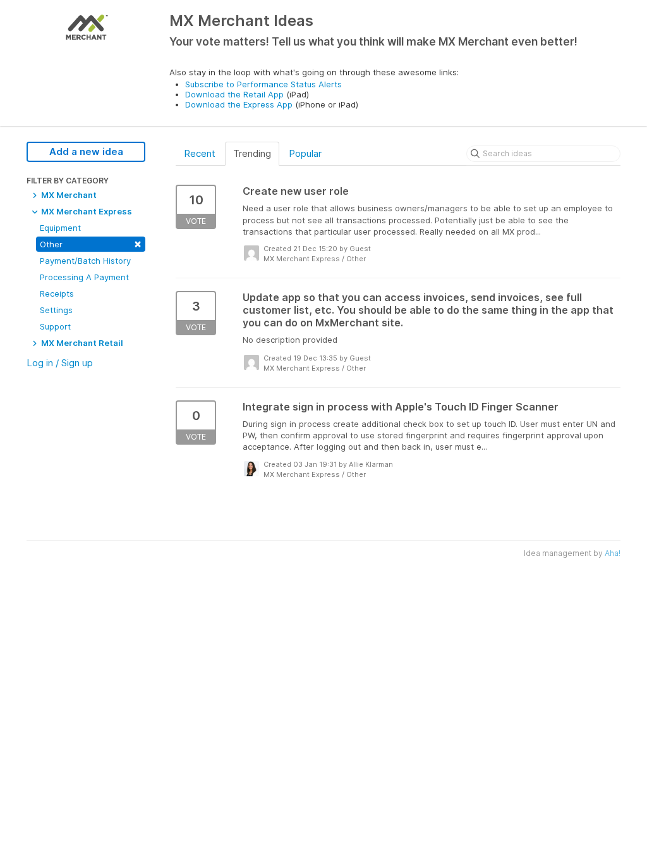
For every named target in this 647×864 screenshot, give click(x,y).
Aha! (612, 553)
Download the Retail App (234, 94)
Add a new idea (86, 151)
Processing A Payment (84, 277)
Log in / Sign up (60, 363)
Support (55, 326)
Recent (199, 153)
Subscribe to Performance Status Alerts (263, 84)
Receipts (57, 293)
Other (91, 243)
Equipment (60, 228)
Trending (252, 153)
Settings (56, 310)
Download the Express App (239, 104)
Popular (305, 153)
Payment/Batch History (85, 261)
